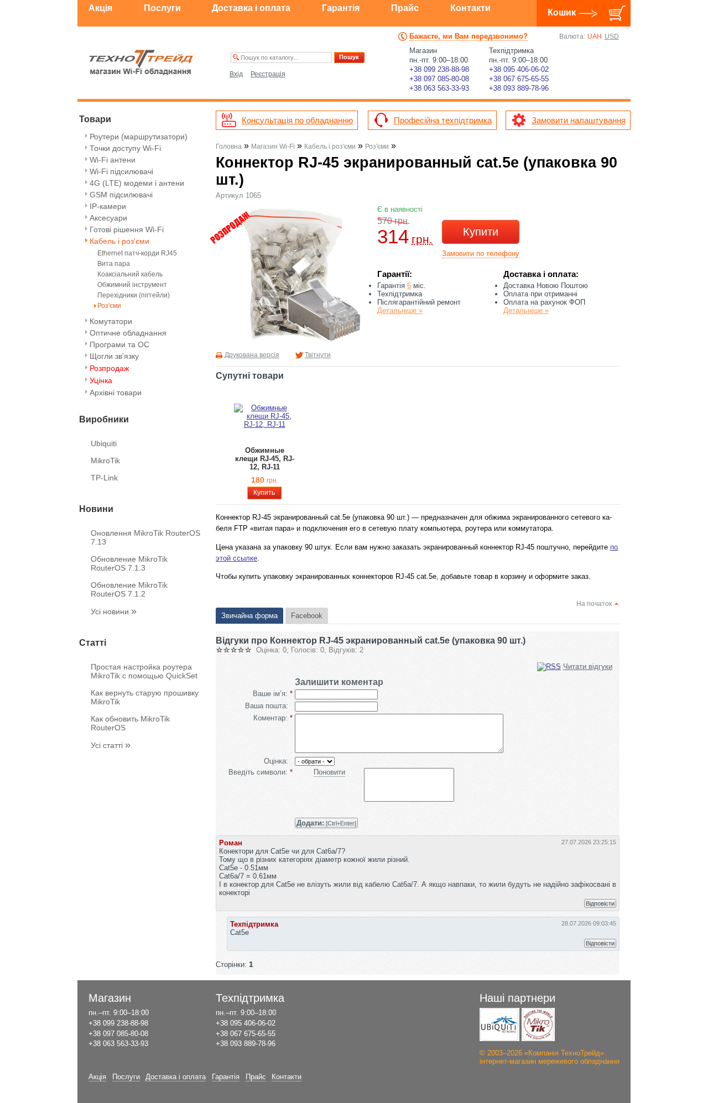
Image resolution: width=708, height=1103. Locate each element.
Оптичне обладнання (128, 332)
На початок (594, 604)
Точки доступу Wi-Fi (125, 148)
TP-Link (104, 477)
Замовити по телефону (480, 253)
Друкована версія (252, 355)
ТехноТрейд (141, 62)
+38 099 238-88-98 (439, 69)
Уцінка (101, 380)
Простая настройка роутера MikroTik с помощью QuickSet (144, 671)
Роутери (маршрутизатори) (139, 136)
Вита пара (113, 264)
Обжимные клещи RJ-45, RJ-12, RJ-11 (264, 458)
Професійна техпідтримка (443, 120)
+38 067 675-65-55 (519, 79)
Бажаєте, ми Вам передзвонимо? (468, 36)
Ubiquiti (104, 443)
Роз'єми (109, 306)
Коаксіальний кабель (130, 274)
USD (612, 36)
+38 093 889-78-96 (519, 88)
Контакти (470, 8)
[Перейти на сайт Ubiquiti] (499, 1024)
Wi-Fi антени (113, 159)
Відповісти (600, 903)
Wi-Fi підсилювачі (121, 171)
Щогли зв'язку (114, 356)
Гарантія (341, 8)
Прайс (405, 8)
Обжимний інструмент (132, 285)
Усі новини (114, 611)
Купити (480, 232)
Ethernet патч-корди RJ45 (137, 253)
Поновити (329, 772)
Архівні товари (116, 392)
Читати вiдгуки (587, 666)
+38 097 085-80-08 (439, 79)
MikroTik (105, 460)
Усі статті (111, 745)
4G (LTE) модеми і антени (137, 183)
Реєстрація (268, 74)
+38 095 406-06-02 (519, 69)
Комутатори (111, 321)
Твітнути (318, 355)
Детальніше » (400, 310)
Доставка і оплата (251, 8)
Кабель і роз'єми (119, 241)
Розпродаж (109, 368)
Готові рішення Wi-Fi (127, 229)
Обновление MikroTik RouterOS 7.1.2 (129, 589)
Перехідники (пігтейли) (133, 295)
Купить (264, 492)
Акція (100, 8)
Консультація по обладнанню (297, 120)
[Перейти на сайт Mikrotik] (538, 1024)
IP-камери (108, 206)
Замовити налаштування (579, 120)
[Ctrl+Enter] (326, 823)
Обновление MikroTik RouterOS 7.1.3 (129, 563)
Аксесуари (108, 217)
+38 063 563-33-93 (439, 88)
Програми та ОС (119, 344)
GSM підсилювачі (121, 194)
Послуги (162, 8)
